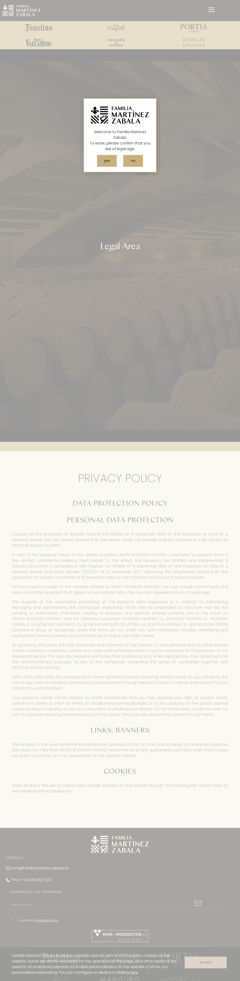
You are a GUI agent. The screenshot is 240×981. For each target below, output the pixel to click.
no (133, 160)
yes (107, 160)
